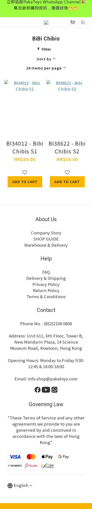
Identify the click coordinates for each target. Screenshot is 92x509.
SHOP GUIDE (46, 239)
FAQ (46, 272)
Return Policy (46, 290)
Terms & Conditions (46, 296)
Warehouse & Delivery (46, 245)
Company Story (46, 233)
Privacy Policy (46, 284)
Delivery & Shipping (46, 278)
